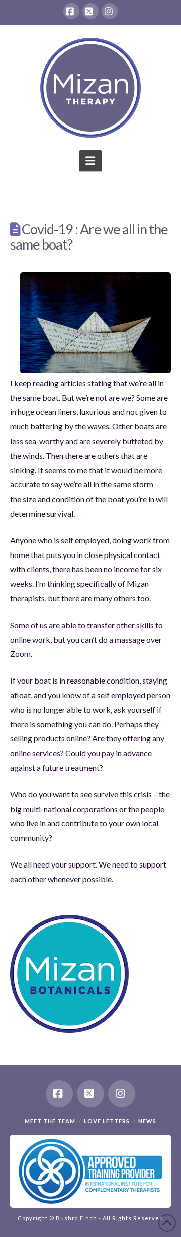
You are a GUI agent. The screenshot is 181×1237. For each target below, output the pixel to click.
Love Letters (107, 1121)
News (147, 1121)
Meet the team (50, 1121)
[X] (90, 11)
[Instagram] (110, 11)
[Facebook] (71, 11)
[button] (91, 160)
